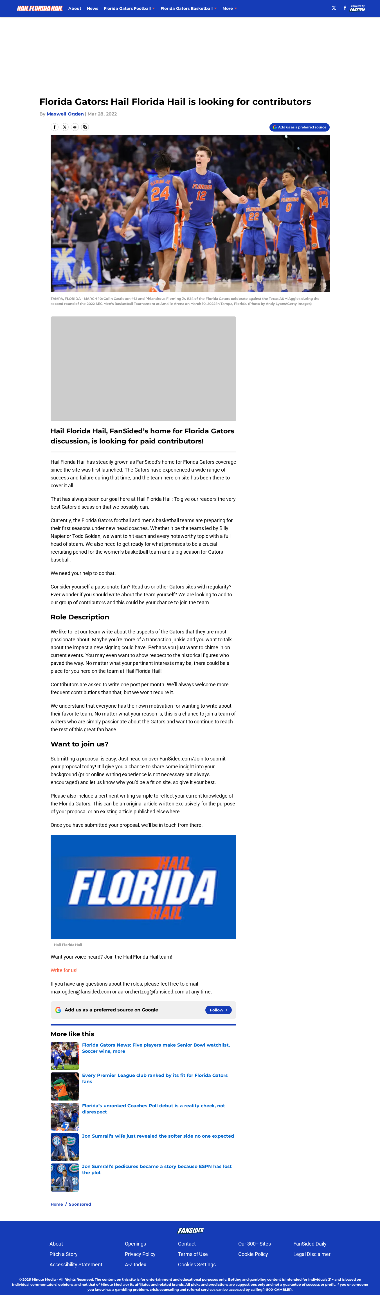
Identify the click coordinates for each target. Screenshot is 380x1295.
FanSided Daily (310, 1244)
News (92, 8)
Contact (187, 1244)
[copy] (85, 127)
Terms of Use (193, 1254)
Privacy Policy (140, 1254)
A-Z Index (135, 1264)
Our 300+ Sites (254, 1244)
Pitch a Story (64, 1254)
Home (57, 1204)
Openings (135, 1244)
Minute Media (44, 1279)
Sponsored (80, 1204)
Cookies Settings (197, 1264)
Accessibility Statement (76, 1264)
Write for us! (64, 970)
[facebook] (345, 8)
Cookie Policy (253, 1254)
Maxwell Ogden (65, 114)
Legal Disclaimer (311, 1254)
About (74, 8)
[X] (334, 8)
